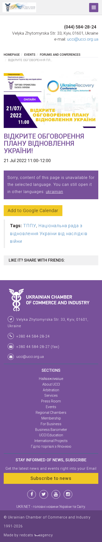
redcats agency (36, 535)
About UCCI (51, 384)
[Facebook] (31, 494)
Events (29, 54)
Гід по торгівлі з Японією (51, 446)
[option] (51, 99)
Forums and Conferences (60, 54)
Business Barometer (51, 430)
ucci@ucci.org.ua (82, 39)
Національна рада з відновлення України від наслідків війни (48, 233)
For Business (51, 424)
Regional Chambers (51, 413)
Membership (51, 418)
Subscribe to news (51, 478)
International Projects (51, 441)
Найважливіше (51, 379)
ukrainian (54, 191)
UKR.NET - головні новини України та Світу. (51, 507)
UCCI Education (51, 435)
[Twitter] (43, 494)
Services (51, 395)
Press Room (51, 401)
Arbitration (51, 390)
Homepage (12, 54)
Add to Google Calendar (33, 210)
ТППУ (29, 225)
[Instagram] (68, 494)
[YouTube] (55, 494)
